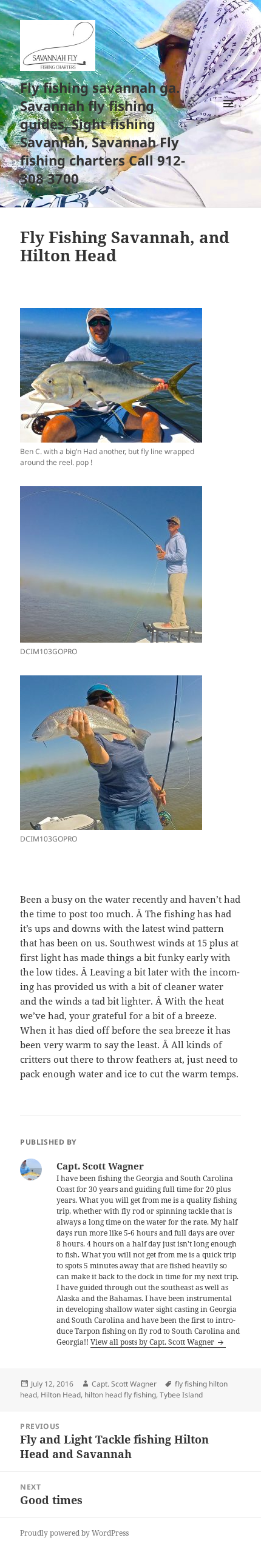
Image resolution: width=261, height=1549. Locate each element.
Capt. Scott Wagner (124, 1384)
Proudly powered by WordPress (74, 1533)
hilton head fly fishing (120, 1395)
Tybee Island (181, 1395)
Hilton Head (61, 1395)
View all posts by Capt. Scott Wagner (153, 1342)
